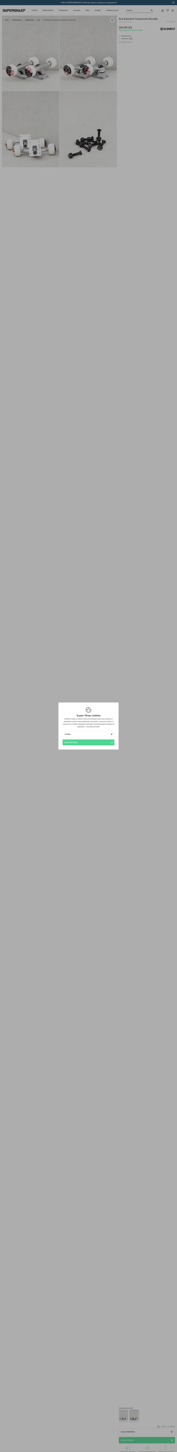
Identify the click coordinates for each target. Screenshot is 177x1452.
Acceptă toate (70, 742)
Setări (68, 734)
